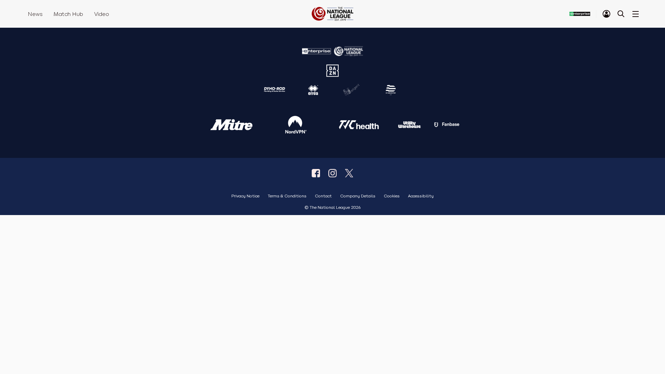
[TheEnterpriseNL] (316, 173)
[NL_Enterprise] (349, 173)
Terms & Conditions (287, 196)
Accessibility (421, 196)
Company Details (357, 196)
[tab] (606, 14)
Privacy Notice (245, 196)
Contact (323, 196)
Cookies (392, 196)
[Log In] (606, 14)
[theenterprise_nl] (332, 173)
